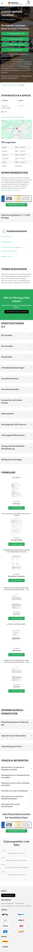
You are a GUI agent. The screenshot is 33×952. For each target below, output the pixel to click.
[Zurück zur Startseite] (16, 3)
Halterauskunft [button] (7, 413)
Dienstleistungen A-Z (7, 242)
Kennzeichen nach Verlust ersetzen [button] (11, 401)
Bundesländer (20, 903)
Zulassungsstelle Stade (16, 853)
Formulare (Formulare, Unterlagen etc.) (11, 247)
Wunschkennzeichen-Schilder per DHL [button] (15, 723)
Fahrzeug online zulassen (17, 312)
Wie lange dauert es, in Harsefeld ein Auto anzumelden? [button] (15, 776)
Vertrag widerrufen (7, 906)
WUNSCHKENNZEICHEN (17, 33)
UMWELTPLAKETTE (17, 50)
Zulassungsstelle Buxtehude (16, 860)
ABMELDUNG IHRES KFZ (16, 44)
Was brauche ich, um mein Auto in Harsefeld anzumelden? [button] (12, 768)
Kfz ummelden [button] (7, 346)
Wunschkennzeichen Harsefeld (11, 190)
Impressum (28, 906)
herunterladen (17, 508)
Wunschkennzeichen (7, 903)
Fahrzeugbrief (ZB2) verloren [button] (13, 435)
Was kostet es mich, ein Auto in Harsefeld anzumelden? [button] (15, 784)
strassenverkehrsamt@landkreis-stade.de (12, 117)
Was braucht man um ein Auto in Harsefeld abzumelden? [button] (12, 797)
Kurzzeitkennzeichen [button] (9, 378)
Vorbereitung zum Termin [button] (11, 746)
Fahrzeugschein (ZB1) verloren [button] (13, 424)
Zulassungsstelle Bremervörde (16, 867)
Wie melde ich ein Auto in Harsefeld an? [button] (14, 791)
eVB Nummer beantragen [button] (11, 459)
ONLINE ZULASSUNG (16, 39)
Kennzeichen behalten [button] (10, 389)
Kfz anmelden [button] (6, 335)
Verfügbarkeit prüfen (16, 204)
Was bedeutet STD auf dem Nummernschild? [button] (10, 805)
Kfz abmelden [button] (6, 357)
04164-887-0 (21, 106)
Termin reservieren (6, 236)
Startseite (4, 85)
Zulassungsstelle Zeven (16, 874)
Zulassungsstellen (13, 85)
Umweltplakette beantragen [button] (12, 367)
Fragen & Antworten (6, 256)
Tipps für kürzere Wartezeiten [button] (13, 735)
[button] (2, 3)
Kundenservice (8, 895)
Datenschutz (19, 906)
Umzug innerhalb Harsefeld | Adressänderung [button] (12, 447)
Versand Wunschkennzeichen (9, 251)
